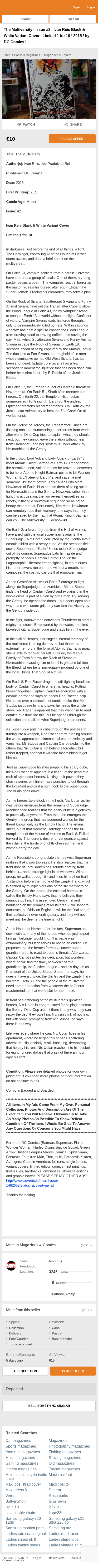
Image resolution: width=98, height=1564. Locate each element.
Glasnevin (57, 1501)
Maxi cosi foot (60, 1475)
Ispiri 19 (12, 1507)
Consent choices (13, 1560)
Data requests (55, 1558)
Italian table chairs (20, 1513)
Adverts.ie (21, 7)
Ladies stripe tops (63, 1539)
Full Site (7, 1558)
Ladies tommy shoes (22, 1545)
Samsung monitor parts (24, 1528)
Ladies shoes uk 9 (20, 1539)
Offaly (70, 1294)
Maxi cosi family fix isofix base (26, 1477)
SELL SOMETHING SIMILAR (49, 1406)
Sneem (55, 1490)
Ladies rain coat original (25, 1534)
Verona (11, 1496)
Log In (91, 7)
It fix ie (54, 1507)
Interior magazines (21, 1469)
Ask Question (25, 1371)
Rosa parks (58, 1496)
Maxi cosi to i (60, 1484)
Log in (37, 1558)
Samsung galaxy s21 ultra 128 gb (66, 1520)
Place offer (72, 139)
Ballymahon (15, 1501)
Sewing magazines (65, 1458)
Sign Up (78, 7)
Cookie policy (78, 1558)
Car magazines (18, 1441)
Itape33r (56, 1513)
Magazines (58, 1441)
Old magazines (61, 1463)
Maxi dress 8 (16, 1490)
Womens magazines (22, 1452)
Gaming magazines (21, 1463)
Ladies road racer (63, 1534)
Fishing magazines (65, 1452)
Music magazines (20, 1458)
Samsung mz (60, 1528)
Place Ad (73, 19)
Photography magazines (69, 1446)
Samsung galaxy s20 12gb (23, 1520)
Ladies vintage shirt (65, 1545)
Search (25, 19)
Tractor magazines (64, 1469)
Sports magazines (20, 1446)
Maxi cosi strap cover (23, 1484)
